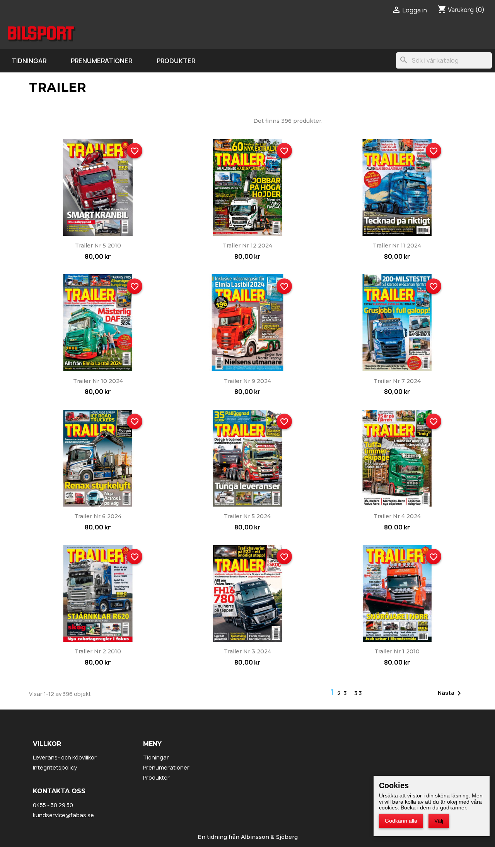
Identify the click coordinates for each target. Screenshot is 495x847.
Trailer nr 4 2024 (397, 516)
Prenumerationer (101, 61)
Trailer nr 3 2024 (247, 651)
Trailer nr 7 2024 (397, 381)
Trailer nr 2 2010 (98, 651)
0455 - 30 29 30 (53, 805)
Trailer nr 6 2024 (97, 516)
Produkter (176, 61)
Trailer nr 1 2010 (397, 651)
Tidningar (29, 61)
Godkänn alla (401, 821)
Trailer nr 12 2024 (247, 245)
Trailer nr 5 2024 (247, 516)
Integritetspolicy (55, 767)
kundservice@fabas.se (63, 815)
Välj (438, 821)
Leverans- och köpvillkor (65, 757)
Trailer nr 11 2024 (397, 245)
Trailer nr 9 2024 (247, 381)
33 (358, 693)
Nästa (451, 693)
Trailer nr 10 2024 (98, 381)
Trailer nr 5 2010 (98, 245)
